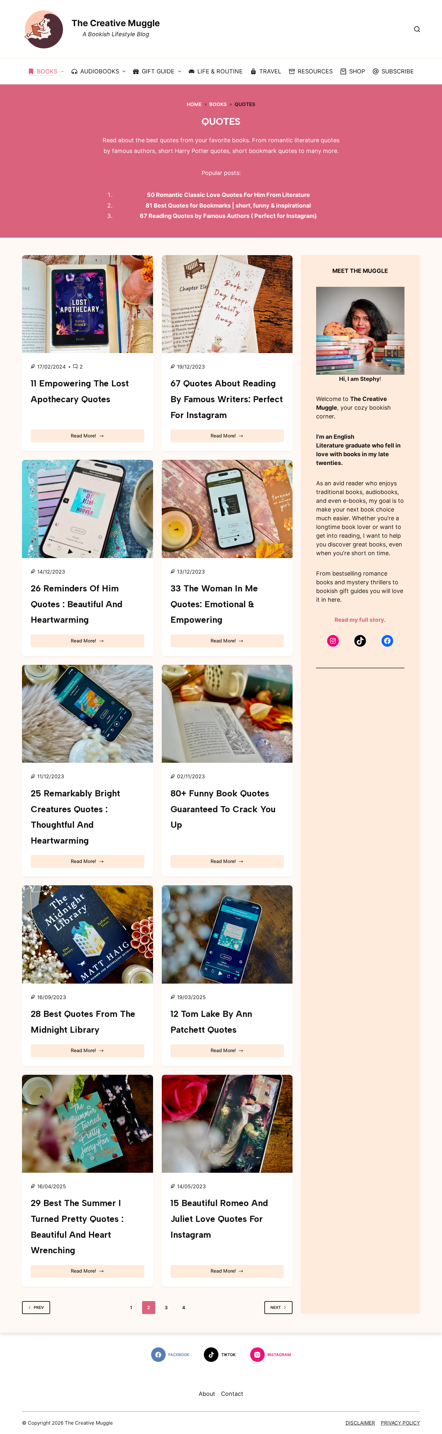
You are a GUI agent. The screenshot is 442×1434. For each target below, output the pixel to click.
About (207, 1394)
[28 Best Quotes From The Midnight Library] (87, 934)
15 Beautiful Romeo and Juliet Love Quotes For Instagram (219, 1219)
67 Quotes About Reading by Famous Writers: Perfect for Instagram (227, 399)
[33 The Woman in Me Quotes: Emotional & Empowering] (227, 509)
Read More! (93, 437)
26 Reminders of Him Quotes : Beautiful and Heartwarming (76, 604)
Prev (39, 1307)
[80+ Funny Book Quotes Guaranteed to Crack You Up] (227, 714)
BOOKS (47, 71)
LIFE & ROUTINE (220, 71)
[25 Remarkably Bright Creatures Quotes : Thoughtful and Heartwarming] (87, 714)
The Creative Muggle (116, 23)
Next (276, 1307)
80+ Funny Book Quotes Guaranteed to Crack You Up (223, 809)
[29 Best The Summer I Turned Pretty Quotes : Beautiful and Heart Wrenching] (87, 1124)
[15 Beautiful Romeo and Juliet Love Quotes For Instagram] (227, 1124)
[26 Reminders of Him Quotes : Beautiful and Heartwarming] (87, 509)
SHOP (357, 71)
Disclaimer (360, 1422)
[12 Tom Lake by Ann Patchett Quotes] (227, 934)
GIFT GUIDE (158, 71)
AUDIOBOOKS (99, 71)
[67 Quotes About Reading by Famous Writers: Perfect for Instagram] (227, 304)
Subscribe (397, 71)
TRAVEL (270, 71)
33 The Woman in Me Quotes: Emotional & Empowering (214, 604)
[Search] (417, 29)
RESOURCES (315, 71)
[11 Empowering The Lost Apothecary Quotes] (87, 304)
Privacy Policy (400, 1422)
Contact (232, 1394)
